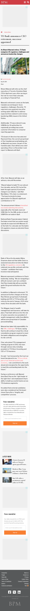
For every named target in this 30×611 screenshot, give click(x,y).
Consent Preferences (23, 581)
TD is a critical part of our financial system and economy (14, 360)
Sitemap (26, 583)
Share (2, 84)
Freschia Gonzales (6, 79)
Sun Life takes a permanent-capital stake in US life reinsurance (18, 480)
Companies (4, 573)
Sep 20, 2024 (4, 81)
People (3, 575)
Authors (3, 583)
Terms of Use (5, 579)
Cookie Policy (25, 579)
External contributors (7, 586)
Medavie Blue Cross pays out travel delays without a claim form (19, 471)
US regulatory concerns (14, 265)
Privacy (26, 577)
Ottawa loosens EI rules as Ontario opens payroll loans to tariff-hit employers (19, 462)
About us (26, 573)
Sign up (15, 423)
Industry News (7, 32)
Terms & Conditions (6, 581)
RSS (26, 586)
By (6, 79)
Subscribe (4, 577)
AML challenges (9, 329)
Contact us (25, 575)
